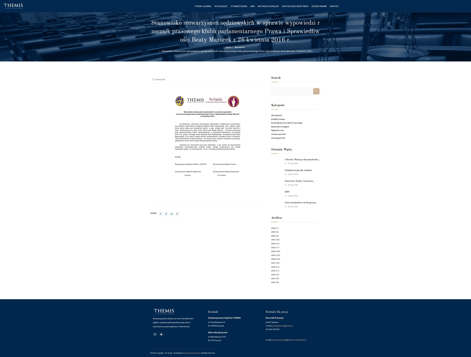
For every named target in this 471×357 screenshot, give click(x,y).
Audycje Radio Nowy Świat (295, 6)
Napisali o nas (277, 130)
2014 (273, 274)
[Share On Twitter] (166, 214)
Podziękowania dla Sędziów (298, 170)
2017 (273, 263)
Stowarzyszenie (238, 6)
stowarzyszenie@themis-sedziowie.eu (289, 340)
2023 (273, 239)
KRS (287, 192)
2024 (273, 236)
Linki (252, 6)
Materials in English (268, 6)
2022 (273, 243)
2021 (273, 247)
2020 (273, 251)
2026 (273, 228)
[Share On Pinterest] (177, 214)
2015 (273, 270)
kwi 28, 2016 (160, 79)
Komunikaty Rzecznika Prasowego (287, 123)
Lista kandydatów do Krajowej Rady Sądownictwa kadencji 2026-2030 (302, 203)
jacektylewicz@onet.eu (282, 326)
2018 (273, 259)
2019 (273, 255)
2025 (273, 232)
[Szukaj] (316, 91)
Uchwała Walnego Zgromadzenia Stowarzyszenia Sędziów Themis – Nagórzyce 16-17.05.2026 (302, 160)
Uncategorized (278, 138)
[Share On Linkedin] (172, 214)
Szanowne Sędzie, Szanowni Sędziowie (299, 181)
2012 (273, 282)
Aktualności (221, 6)
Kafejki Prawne (319, 6)
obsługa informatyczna (192, 353)
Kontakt (334, 6)
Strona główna (203, 6)
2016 (273, 267)
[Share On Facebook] (160, 214)
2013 (273, 278)
